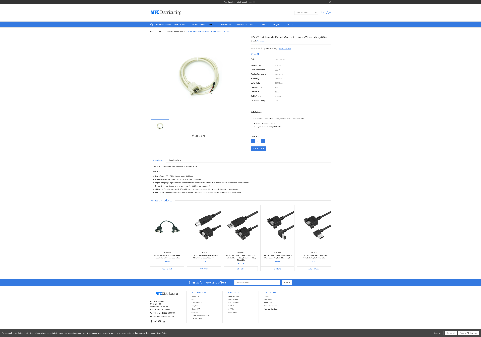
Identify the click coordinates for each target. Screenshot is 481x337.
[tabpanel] (167, 238)
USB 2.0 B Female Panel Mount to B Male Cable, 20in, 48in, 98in (204, 257)
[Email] (197, 136)
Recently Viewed (270, 306)
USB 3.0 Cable (197, 24)
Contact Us (288, 24)
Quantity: (255, 136)
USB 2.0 (212, 24)
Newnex (260, 41)
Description (158, 160)
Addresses (268, 303)
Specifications (175, 160)
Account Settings (271, 309)
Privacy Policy (197, 318)
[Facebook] (193, 136)
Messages (268, 299)
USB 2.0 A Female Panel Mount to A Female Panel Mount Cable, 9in (167, 257)
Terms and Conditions (200, 315)
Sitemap (195, 312)
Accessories (239, 24)
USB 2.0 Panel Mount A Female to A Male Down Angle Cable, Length (277, 257)
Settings (438, 333)
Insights (276, 24)
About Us (195, 296)
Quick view (167, 237)
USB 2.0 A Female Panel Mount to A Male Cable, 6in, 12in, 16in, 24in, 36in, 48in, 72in (241, 258)
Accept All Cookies (468, 333)
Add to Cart (167, 269)
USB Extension (162, 24)
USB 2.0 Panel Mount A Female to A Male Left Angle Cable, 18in (314, 257)
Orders (266, 296)
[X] (204, 136)
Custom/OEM (263, 24)
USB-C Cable (180, 24)
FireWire (225, 24)
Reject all (451, 333)
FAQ (252, 24)
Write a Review (285, 48)
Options (204, 269)
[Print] (200, 136)
